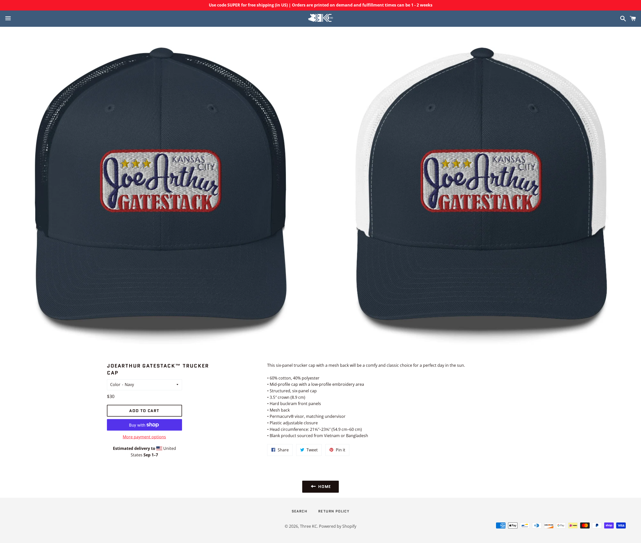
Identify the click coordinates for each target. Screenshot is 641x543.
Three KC (308, 526)
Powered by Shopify (337, 526)
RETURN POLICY (333, 511)
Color (115, 384)
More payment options (144, 437)
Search (299, 511)
